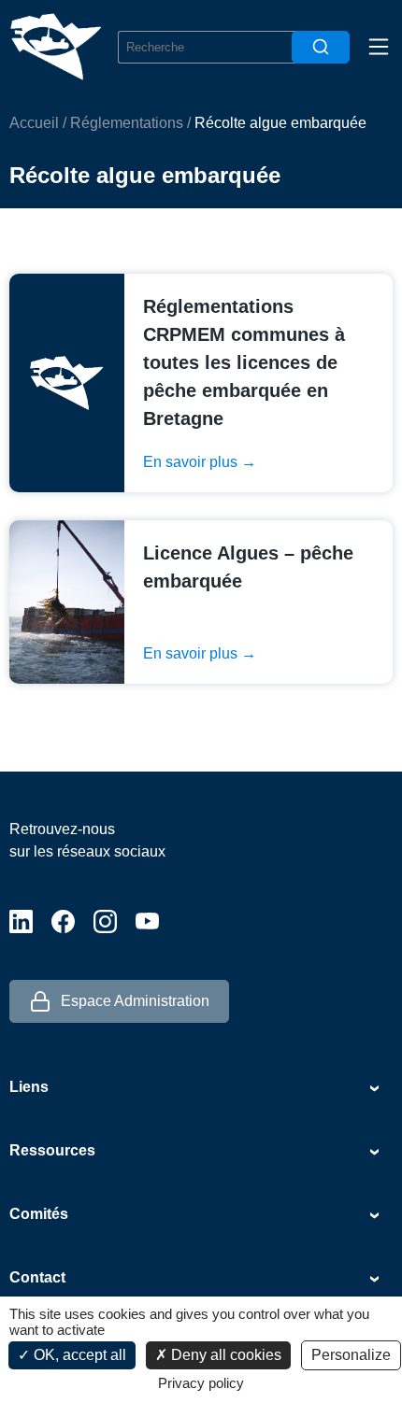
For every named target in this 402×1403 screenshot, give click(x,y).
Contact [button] (37, 1277)
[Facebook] (63, 921)
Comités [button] (38, 1214)
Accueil (34, 123)
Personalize (351, 1355)
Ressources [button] (52, 1150)
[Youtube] (147, 921)
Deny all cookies (224, 1355)
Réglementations (126, 123)
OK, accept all (78, 1355)
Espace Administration (135, 1001)
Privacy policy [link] (201, 1383)
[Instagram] (105, 921)
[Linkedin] (21, 921)
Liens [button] (29, 1087)
